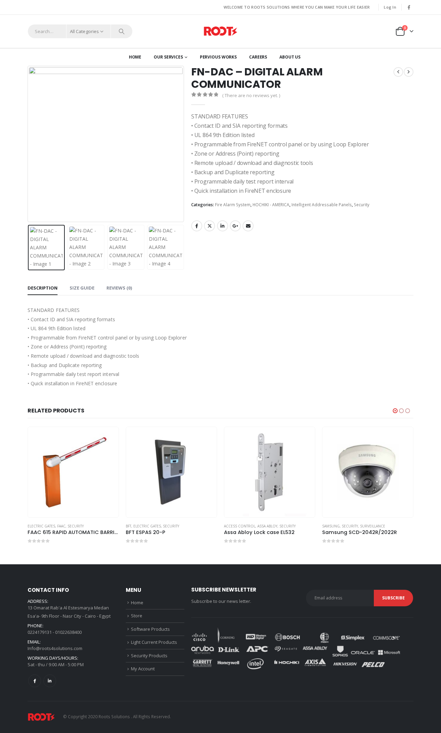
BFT (32, 526)
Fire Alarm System (232, 205)
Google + (235, 225)
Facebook (196, 225)
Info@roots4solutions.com (55, 648)
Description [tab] (43, 288)
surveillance (276, 526)
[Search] (121, 31)
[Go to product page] (75, 472)
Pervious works (218, 57)
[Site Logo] (220, 31)
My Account (143, 669)
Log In (390, 7)
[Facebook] (408, 7)
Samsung (235, 526)
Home (135, 57)
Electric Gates (51, 526)
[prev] (398, 72)
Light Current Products (154, 642)
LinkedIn (222, 225)
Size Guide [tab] (82, 288)
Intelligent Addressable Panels (321, 205)
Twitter (209, 225)
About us (289, 57)
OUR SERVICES (168, 57)
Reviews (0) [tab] (119, 288)
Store (136, 615)
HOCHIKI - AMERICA (271, 205)
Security (361, 205)
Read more (109, 438)
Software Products (150, 629)
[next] (408, 72)
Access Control (144, 526)
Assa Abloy (172, 526)
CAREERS (258, 57)
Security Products (149, 655)
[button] (29, 144)
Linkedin (49, 680)
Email (248, 225)
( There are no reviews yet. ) (251, 95)
